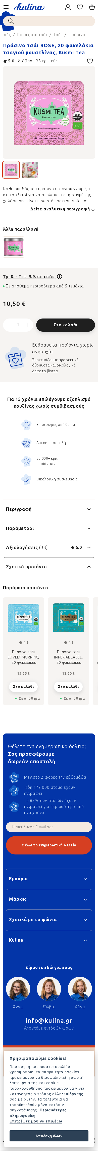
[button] (23, 685)
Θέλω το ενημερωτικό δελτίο (49, 845)
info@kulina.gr (49, 1020)
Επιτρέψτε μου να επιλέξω (36, 1121)
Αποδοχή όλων (49, 1136)
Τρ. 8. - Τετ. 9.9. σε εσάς (29, 276)
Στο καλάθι (66, 325)
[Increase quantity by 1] (27, 325)
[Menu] (6, 7)
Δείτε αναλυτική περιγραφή (60, 209)
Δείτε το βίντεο (45, 371)
